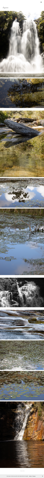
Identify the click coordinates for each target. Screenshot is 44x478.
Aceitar (30, 476)
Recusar (33, 476)
